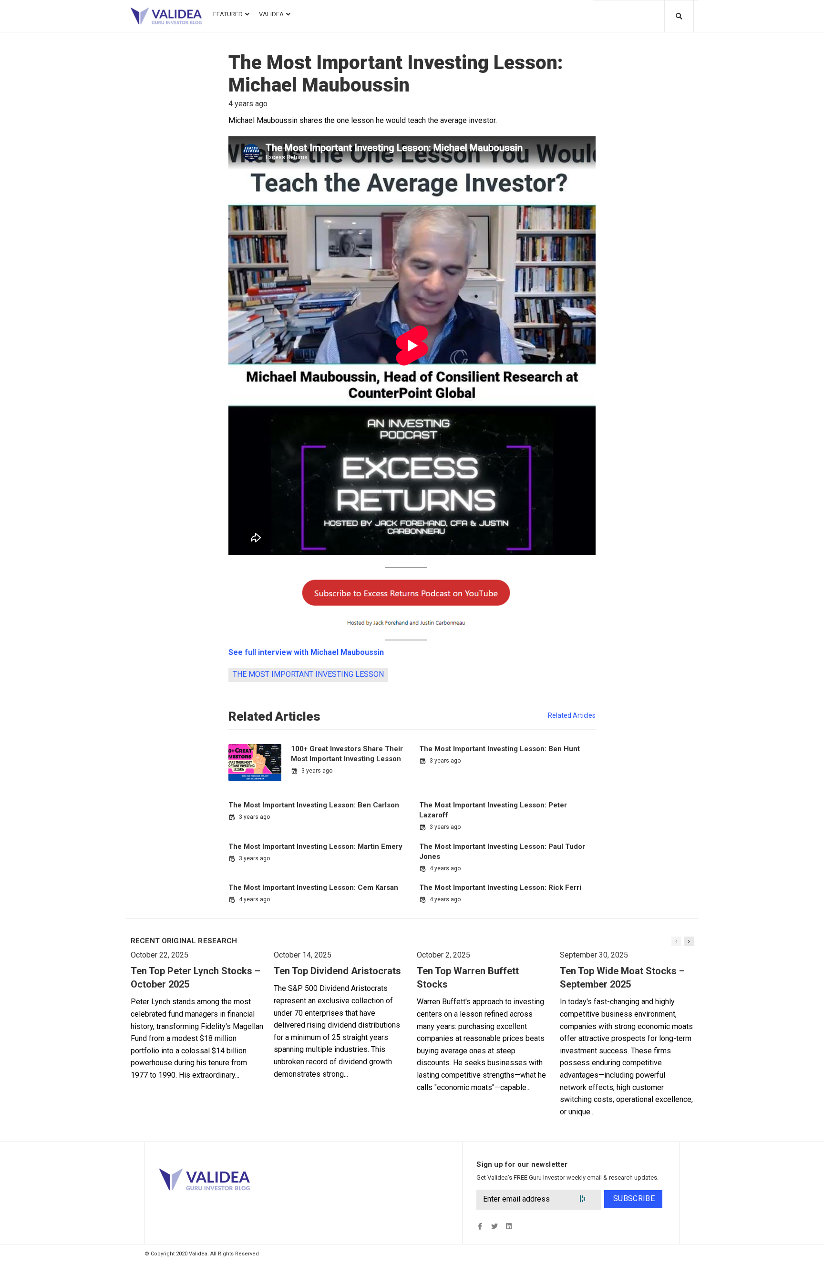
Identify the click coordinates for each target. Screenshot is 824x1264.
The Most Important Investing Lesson (308, 674)
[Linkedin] (508, 1226)
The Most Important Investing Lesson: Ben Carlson (313, 805)
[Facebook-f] (480, 1226)
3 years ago (316, 770)
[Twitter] (494, 1226)
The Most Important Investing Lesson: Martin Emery (315, 846)
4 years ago (445, 868)
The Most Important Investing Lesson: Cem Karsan (313, 887)
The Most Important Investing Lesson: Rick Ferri (500, 887)
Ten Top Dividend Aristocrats (337, 971)
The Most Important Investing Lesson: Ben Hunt (499, 748)
